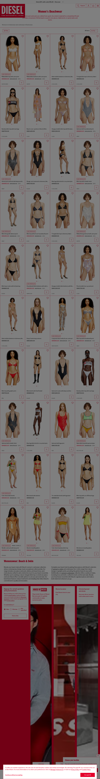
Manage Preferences (56, 769)
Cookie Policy (86, 769)
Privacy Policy (75, 769)
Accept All (87, 775)
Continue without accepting (13, 775)
